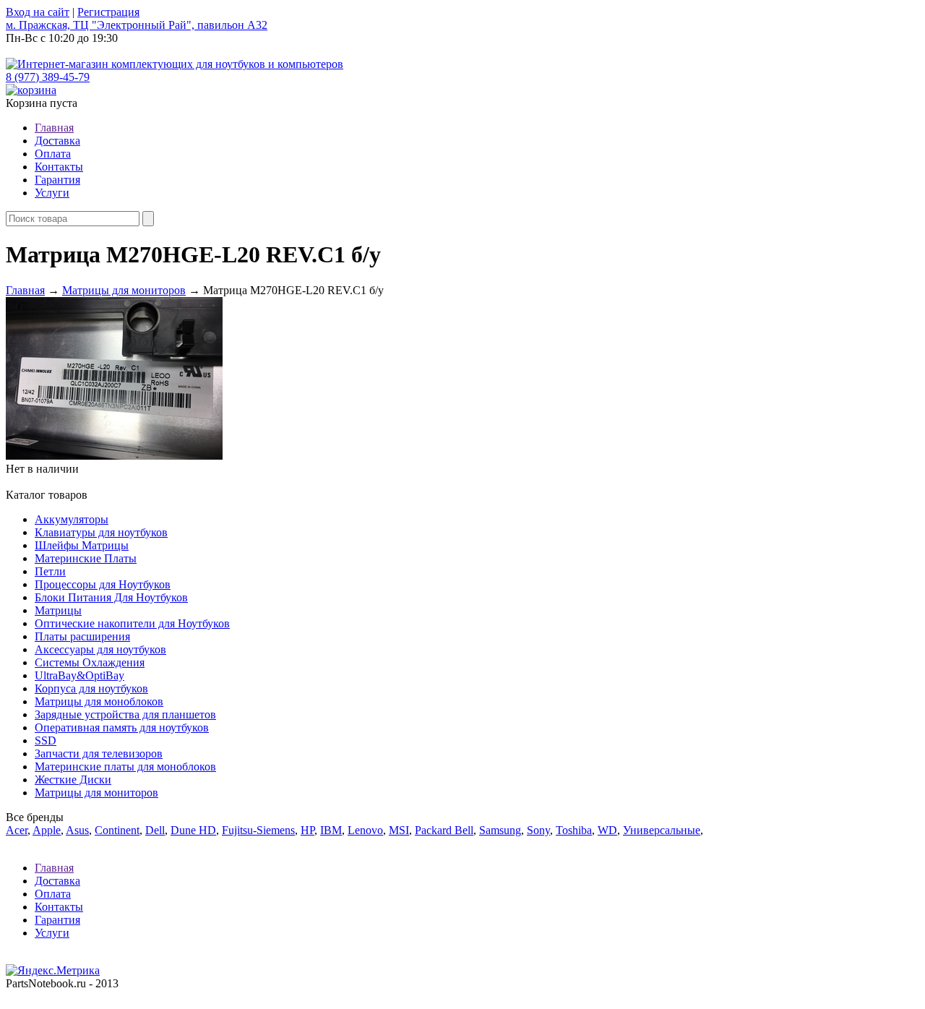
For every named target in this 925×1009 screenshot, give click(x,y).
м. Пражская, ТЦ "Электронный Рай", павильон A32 (136, 25)
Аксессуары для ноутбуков (100, 649)
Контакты (59, 166)
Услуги (52, 192)
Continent (117, 830)
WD (607, 830)
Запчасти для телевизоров (99, 753)
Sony (538, 830)
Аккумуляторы (71, 519)
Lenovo (365, 830)
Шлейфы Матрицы (82, 545)
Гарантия (57, 179)
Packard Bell (444, 830)
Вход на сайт (37, 12)
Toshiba (574, 830)
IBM (331, 830)
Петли (50, 571)
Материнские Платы (86, 558)
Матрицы (58, 610)
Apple (47, 830)
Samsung (500, 830)
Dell (155, 830)
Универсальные (661, 830)
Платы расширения (82, 636)
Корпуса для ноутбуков (91, 688)
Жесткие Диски (73, 779)
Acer (16, 830)
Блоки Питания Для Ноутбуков (111, 597)
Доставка (57, 140)
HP (307, 830)
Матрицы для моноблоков (99, 701)
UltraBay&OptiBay (79, 675)
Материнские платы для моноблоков (125, 766)
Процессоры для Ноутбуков (103, 584)
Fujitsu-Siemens (258, 830)
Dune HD (193, 830)
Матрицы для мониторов (124, 290)
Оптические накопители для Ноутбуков (132, 623)
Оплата (53, 153)
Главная (54, 127)
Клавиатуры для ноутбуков (101, 532)
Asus (77, 830)
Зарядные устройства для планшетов (125, 714)
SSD (45, 740)
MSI (399, 830)
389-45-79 (48, 77)
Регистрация (108, 12)
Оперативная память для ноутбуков (122, 727)
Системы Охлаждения (90, 662)
